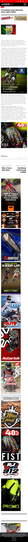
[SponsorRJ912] (11, 469)
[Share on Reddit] (24, 157)
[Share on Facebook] (17, 157)
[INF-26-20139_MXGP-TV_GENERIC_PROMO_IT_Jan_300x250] (11, 219)
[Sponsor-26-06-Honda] (11, 378)
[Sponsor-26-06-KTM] (11, 194)
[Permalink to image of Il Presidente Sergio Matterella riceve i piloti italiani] (8, 29)
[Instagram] (20, 1)
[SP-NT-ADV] (11, 527)
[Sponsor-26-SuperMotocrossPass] (11, 278)
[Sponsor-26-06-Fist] (11, 444)
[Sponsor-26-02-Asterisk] (11, 344)
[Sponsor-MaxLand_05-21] (11, 411)
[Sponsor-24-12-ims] (11, 494)
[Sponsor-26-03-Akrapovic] (11, 245)
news (2, 7)
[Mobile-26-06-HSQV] (14, 80)
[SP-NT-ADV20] (20, 18)
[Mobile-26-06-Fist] (14, 135)
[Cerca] (2, 1)
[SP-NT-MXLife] (7, 18)
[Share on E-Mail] (26, 157)
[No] (26, 537)
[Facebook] (18, 1)
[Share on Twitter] (19, 157)
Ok (14, 539)
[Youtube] (23, 1)
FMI (1, 156)
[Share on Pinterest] (22, 157)
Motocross (5, 156)
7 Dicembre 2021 (4, 22)
